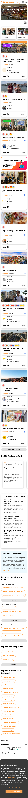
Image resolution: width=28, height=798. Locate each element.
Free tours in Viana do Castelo (11, 707)
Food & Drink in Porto (9, 655)
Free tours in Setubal (8, 703)
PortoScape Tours (11, 69)
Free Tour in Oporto (9, 270)
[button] (8, 33)
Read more (5, 546)
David (8, 106)
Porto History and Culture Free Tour (13, 309)
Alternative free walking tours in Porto (13, 595)
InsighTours (10, 199)
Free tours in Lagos (8, 700)
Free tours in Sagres (8, 730)
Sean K (8, 239)
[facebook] (5, 753)
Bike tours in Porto (8, 615)
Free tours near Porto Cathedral (12, 632)
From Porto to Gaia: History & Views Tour (12, 349)
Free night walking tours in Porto (12, 611)
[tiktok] (15, 753)
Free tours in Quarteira (9, 726)
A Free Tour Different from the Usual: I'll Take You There (13, 60)
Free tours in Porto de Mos (10, 722)
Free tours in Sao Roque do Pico (12, 734)
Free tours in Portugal (11, 6)
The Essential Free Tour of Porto (13, 137)
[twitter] (11, 753)
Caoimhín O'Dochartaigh (13, 398)
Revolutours (10, 436)
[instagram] (2, 753)
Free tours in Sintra (8, 696)
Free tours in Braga (8, 688)
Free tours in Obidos (8, 718)
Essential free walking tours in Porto (13, 587)
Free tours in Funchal (8, 681)
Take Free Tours (11, 145)
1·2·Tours (9, 278)
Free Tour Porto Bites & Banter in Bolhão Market (13, 231)
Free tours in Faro (8, 685)
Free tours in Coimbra (9, 677)
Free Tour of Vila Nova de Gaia (13, 428)
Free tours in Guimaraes (9, 692)
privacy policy (11, 777)
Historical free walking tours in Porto (13, 591)
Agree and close (14, 791)
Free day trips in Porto (9, 608)
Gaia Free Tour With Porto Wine (13, 99)
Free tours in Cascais (9, 711)
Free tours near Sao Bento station (12, 636)
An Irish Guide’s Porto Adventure (10, 389)
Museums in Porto (8, 659)
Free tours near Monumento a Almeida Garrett (15, 628)
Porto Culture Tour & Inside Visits (12, 191)
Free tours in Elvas (8, 715)
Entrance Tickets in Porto (10, 652)
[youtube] (8, 753)
